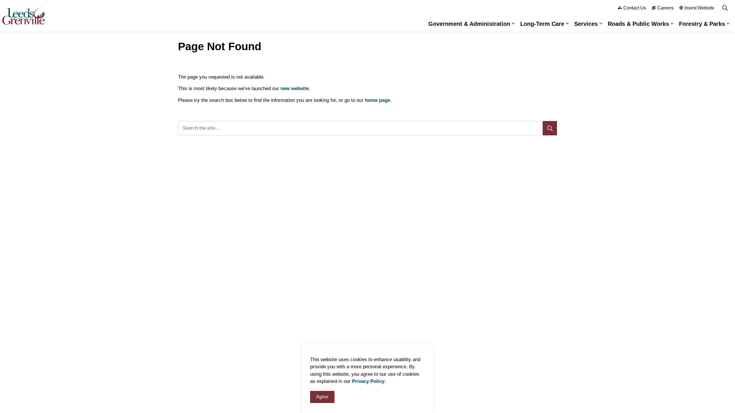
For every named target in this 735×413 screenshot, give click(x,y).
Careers (665, 7)
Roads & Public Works (638, 24)
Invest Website (699, 7)
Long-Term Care (542, 24)
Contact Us (634, 7)
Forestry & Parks (702, 24)
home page (377, 100)
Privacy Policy (368, 381)
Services (586, 24)
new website (295, 88)
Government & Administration (469, 24)
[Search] (550, 128)
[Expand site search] (725, 8)
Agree (322, 396)
